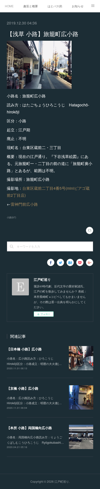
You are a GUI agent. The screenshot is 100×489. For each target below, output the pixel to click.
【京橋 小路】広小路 (22, 388)
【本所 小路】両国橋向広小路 (29, 427)
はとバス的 (55, 6)
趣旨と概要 (30, 6)
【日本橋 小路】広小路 (24, 349)
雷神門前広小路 (24, 204)
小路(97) (11, 217)
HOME (9, 6)
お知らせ (77, 6)
